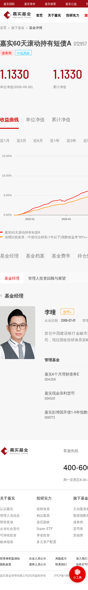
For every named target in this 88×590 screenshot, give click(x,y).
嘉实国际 (9, 4)
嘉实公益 (71, 4)
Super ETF (45, 528)
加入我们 (81, 558)
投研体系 (43, 508)
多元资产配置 (46, 541)
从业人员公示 (37, 558)
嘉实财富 (50, 4)
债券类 (78, 522)
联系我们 (61, 564)
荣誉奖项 (6, 522)
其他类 (78, 535)
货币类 (78, 528)
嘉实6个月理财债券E (62, 374)
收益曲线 (9, 119)
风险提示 (61, 558)
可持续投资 (8, 535)
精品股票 (43, 515)
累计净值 (61, 119)
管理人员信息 (10, 515)
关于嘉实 (54, 15)
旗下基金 (19, 27)
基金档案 (35, 255)
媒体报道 (6, 541)
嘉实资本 (29, 4)
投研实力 (72, 15)
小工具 (77, 574)
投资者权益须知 (10, 558)
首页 (39, 15)
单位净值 (35, 119)
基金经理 (9, 255)
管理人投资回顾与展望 (47, 278)
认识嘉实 (6, 508)
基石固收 (43, 522)
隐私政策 (5, 564)
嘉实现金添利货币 (60, 393)
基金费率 (61, 255)
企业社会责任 (10, 528)
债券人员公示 (37, 564)
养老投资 (43, 535)
